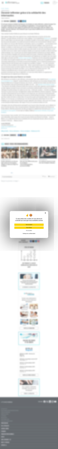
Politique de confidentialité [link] (29, 233)
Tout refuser (29, 227)
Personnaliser (29, 230)
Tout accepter (29, 224)
